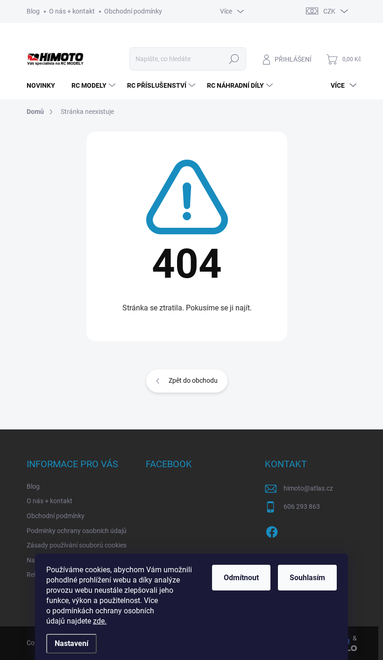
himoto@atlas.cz (308, 488)
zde (99, 621)
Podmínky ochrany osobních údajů (77, 530)
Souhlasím (307, 577)
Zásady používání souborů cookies (77, 545)
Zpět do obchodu (193, 380)
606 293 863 (302, 506)
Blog (33, 11)
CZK (329, 11)
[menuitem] (44, 85)
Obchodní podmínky (133, 11)
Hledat (233, 59)
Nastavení (71, 643)
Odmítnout (241, 577)
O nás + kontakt (72, 11)
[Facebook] (272, 530)
